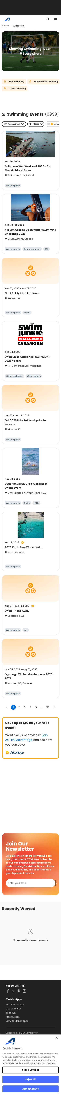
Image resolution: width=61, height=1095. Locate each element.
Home (5, 25)
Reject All (30, 1079)
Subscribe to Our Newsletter (22, 1032)
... (41, 707)
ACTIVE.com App (15, 1004)
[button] (35, 124)
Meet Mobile (13, 1017)
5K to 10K (11, 1012)
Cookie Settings (30, 1069)
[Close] (56, 1037)
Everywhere (32, 53)
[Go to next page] (54, 707)
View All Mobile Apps (17, 1021)
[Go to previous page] (6, 707)
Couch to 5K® (13, 1008)
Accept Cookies (30, 1088)
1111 (47, 707)
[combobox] (14, 124)
